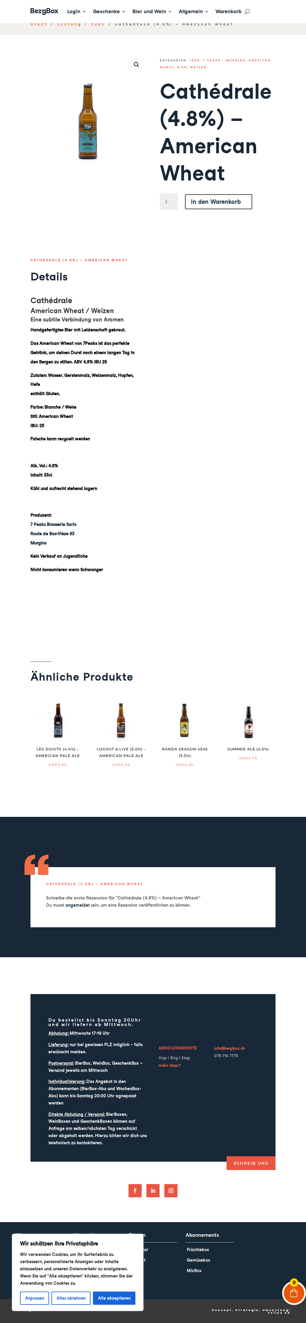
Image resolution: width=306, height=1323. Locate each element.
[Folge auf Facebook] (135, 1190)
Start (39, 24)
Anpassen (34, 1298)
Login (73, 11)
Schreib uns (251, 1163)
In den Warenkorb (216, 201)
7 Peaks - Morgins (224, 60)
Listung (69, 24)
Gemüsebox (198, 1260)
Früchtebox (198, 1249)
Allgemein (191, 11)
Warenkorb (228, 11)
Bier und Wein (149, 11)
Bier (182, 67)
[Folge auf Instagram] (171, 1190)
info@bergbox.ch (229, 1048)
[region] (77, 1272)
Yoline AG (279, 1313)
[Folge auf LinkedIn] (153, 1190)
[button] (136, 64)
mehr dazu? (169, 1065)
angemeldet (77, 905)
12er (98, 24)
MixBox (194, 1270)
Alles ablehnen (71, 1298)
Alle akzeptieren (114, 1298)
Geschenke (106, 11)
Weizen (198, 67)
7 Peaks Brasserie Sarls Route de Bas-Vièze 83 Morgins (53, 533)
